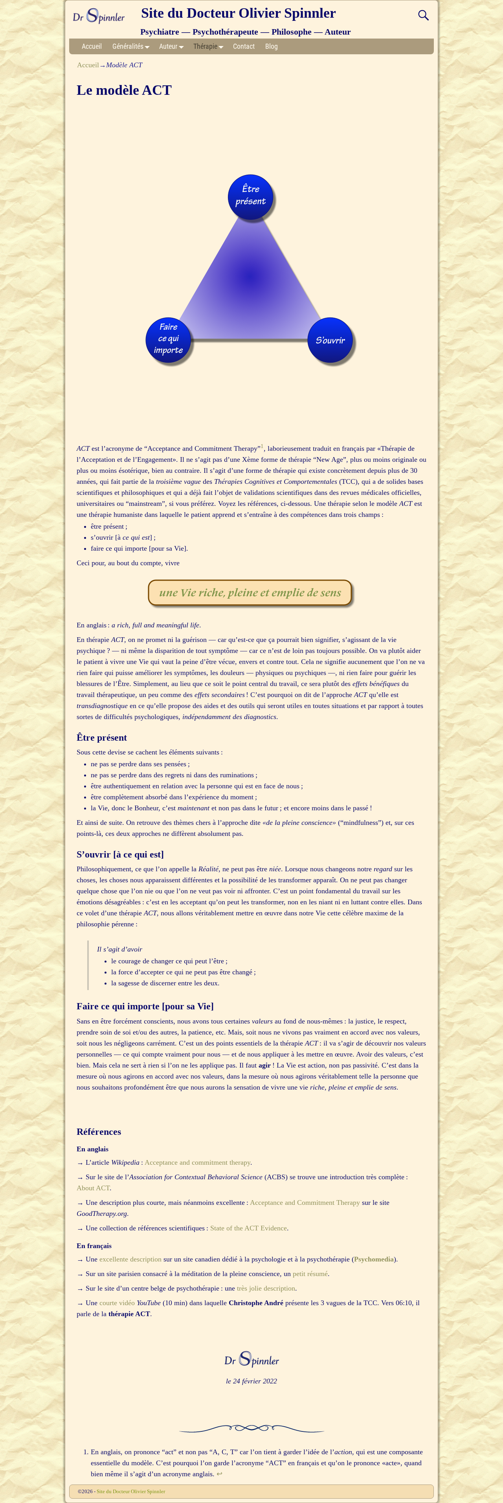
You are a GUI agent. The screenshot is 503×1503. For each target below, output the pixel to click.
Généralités (127, 46)
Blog (271, 46)
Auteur (168, 46)
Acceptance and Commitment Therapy (305, 1202)
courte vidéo (117, 1303)
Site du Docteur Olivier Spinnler (238, 13)
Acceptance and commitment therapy (197, 1162)
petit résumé (310, 1274)
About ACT (93, 1188)
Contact (244, 46)
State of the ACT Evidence (248, 1228)
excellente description (130, 1259)
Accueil (92, 46)
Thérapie (205, 46)
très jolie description (266, 1288)
